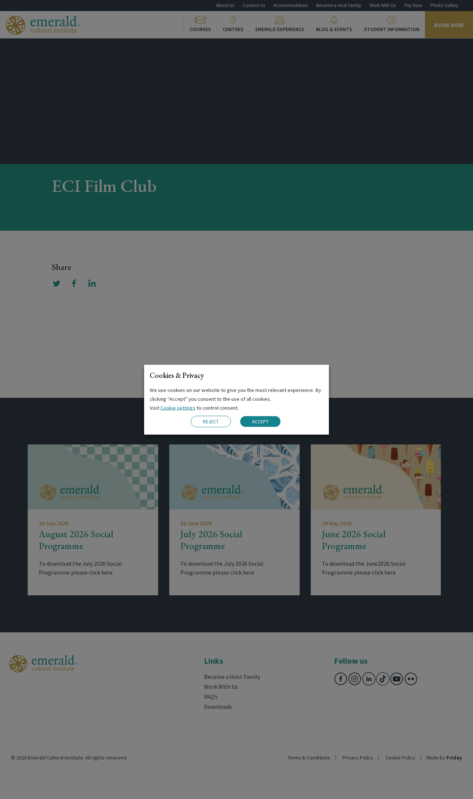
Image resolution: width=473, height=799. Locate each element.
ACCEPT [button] (260, 422)
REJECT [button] (211, 421)
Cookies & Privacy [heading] (177, 375)
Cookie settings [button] (177, 407)
